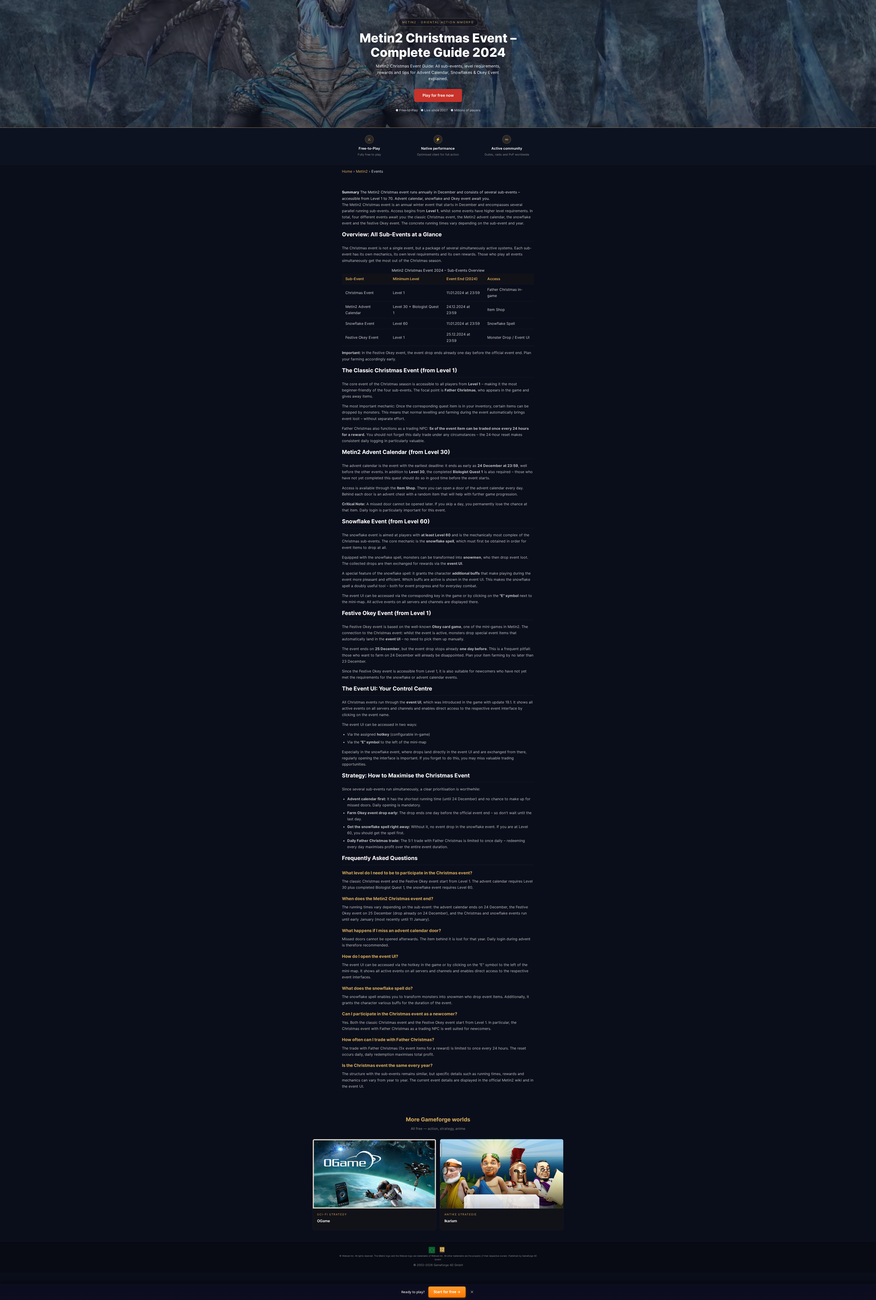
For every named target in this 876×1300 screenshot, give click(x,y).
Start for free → (447, 1292)
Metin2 (362, 171)
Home (347, 171)
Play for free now (438, 95)
